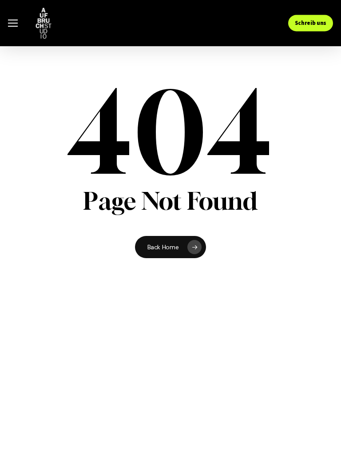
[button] (13, 23)
